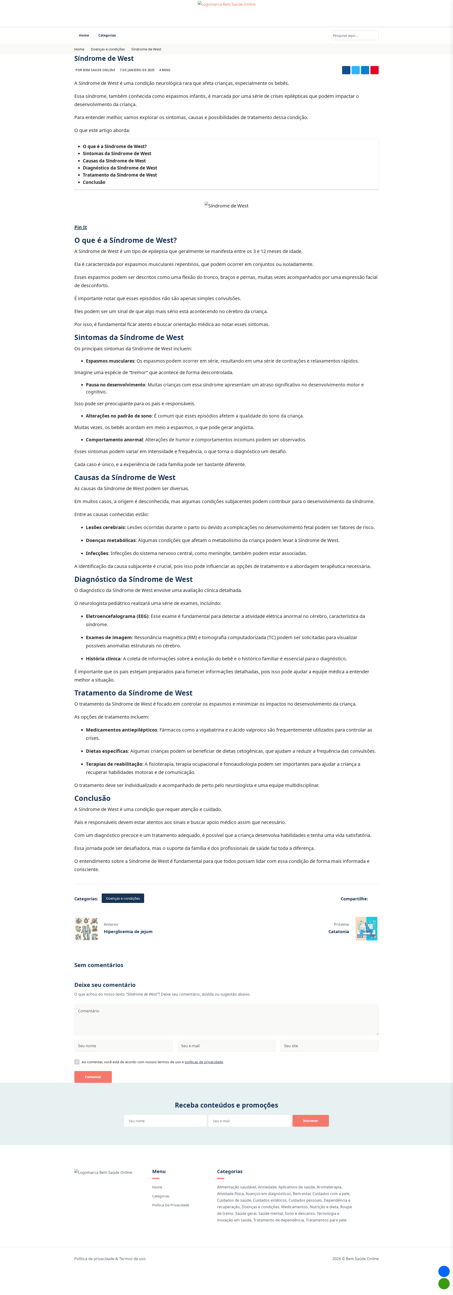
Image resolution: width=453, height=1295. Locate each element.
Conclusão (94, 182)
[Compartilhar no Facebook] (346, 70)
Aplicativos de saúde (296, 1187)
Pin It (80, 227)
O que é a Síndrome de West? (115, 146)
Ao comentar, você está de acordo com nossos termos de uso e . (153, 1061)
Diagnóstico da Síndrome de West (120, 168)
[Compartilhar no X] (356, 70)
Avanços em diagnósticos (268, 1193)
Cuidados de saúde (234, 1200)
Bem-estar (301, 1193)
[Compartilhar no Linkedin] (365, 70)
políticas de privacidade (204, 1061)
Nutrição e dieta (324, 1206)
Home (84, 35)
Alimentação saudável (236, 1187)
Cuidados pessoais (305, 1200)
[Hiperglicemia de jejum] (86, 928)
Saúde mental (270, 1213)
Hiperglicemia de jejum (128, 931)
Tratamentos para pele (326, 1220)
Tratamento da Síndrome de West (120, 175)
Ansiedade (267, 1187)
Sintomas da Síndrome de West (117, 153)
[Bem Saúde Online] (226, 13)
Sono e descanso (300, 1213)
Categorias (107, 35)
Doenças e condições (108, 49)
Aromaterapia (329, 1187)
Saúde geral (245, 1213)
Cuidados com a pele (330, 1193)
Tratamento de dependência (278, 1220)
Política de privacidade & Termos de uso (110, 1258)
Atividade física (230, 1193)
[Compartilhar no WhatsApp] (444, 1283)
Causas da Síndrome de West (114, 161)
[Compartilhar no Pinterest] (374, 70)
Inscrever (310, 1120)
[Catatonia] (367, 928)
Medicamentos (294, 1206)
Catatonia (338, 931)
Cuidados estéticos (270, 1200)
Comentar (93, 1077)
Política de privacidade (170, 1205)
